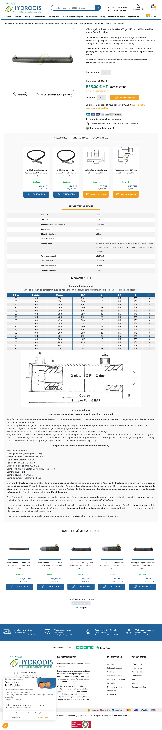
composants (54, 17)
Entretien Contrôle (116, 17)
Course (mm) (92, 72)
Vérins (27, 17)
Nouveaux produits (114, 687)
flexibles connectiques (73, 17)
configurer (38, 194)
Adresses (135, 683)
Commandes (136, 675)
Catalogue (111, 672)
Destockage (151, 17)
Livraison (110, 664)
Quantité (90, 97)
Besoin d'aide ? (134, 17)
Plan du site (112, 691)
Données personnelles (56, 715)
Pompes (7, 17)
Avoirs (134, 679)
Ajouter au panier (127, 97)
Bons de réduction (138, 687)
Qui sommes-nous (114, 675)
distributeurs (39, 17)
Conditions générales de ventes (80, 715)
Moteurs (17, 17)
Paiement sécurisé (114, 668)
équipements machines (95, 17)
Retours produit (137, 672)
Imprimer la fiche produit (102, 128)
